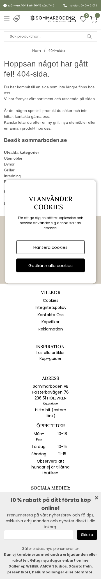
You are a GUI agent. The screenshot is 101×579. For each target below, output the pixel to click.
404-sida (56, 50)
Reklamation (50, 329)
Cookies (50, 300)
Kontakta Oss (51, 315)
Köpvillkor (50, 322)
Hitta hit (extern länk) (50, 413)
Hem (36, 50)
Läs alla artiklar (50, 352)
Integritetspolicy (50, 307)
